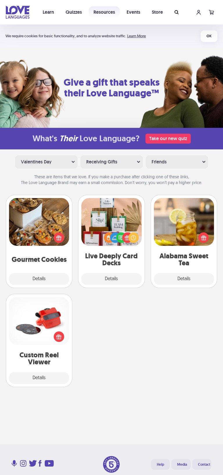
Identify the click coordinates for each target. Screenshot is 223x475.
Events (133, 12)
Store (157, 12)
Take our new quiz (168, 138)
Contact (204, 464)
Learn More (136, 35)
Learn (48, 12)
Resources (104, 12)
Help (160, 464)
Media (182, 464)
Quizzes (74, 12)
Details (39, 279)
